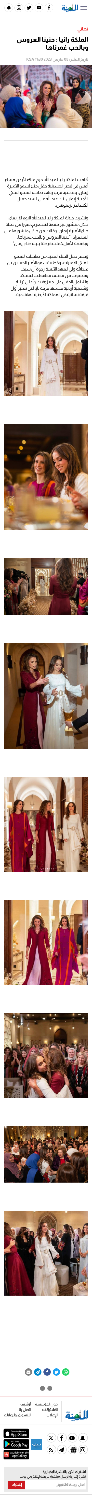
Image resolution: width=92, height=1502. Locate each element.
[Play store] (16, 1447)
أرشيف (25, 1404)
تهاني (82, 29)
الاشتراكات (50, 1409)
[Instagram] (18, 7)
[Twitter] (29, 7)
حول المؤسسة (46, 1404)
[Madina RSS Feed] (51, 1449)
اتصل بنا (25, 1409)
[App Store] (16, 1437)
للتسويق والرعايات (17, 1415)
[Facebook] (49, 7)
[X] (51, 1438)
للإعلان (52, 1415)
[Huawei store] (16, 1458)
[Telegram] (37, 1372)
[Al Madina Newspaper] (70, 11)
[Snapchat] (8, 7)
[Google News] (72, 1449)
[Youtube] (39, 7)
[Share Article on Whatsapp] (65, 1372)
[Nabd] (36, 1449)
